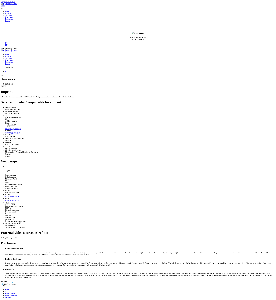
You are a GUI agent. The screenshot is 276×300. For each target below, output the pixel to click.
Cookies (8, 297)
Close (3, 86)
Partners (8, 13)
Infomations (9, 19)
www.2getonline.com (12, 200)
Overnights (9, 17)
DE (6, 43)
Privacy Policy (10, 293)
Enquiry (8, 21)
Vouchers (8, 15)
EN (6, 45)
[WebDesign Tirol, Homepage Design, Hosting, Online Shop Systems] (9, 286)
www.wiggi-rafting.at (12, 133)
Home (7, 11)
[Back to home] (9, 4)
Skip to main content (8, 2)
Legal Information (11, 295)
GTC (7, 291)
